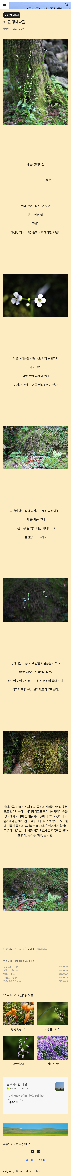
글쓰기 (38, 1171)
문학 (6, 961)
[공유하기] (16, 949)
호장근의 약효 (9, 970)
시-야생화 (14, 961)
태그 (33, 1160)
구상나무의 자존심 (10, 981)
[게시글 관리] (20, 949)
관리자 (29, 1171)
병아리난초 (7, 973)
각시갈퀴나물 (8, 977)
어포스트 (18, 1171)
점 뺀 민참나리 (9, 966)
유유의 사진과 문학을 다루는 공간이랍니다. (27, 1095)
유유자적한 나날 (17, 1084)
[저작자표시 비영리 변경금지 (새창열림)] (42, 949)
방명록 (41, 1160)
